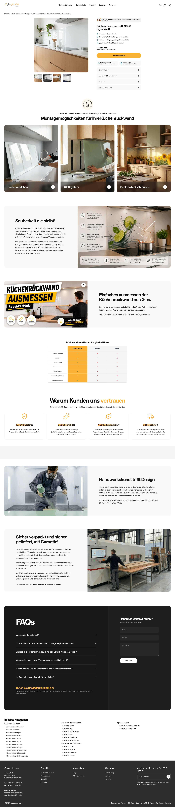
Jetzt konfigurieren (119, 55)
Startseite (7, 13)
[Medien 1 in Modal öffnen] (61, 45)
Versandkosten (110, 49)
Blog (74, 773)
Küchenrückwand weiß (38, 13)
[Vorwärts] (83, 49)
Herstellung (109, 773)
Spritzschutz (45, 776)
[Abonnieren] (168, 777)
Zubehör (44, 782)
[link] (24, 416)
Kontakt (108, 779)
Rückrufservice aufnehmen (13, 793)
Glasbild (44, 779)
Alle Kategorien (78, 776)
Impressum (115, 803)
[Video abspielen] (46, 304)
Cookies (139, 803)
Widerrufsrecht (165, 803)
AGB (145, 803)
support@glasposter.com (13, 777)
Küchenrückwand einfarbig (20, 13)
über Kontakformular (15, 795)
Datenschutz (153, 803)
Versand (108, 776)
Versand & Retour (127, 803)
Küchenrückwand (47, 773)
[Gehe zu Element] (38, 78)
